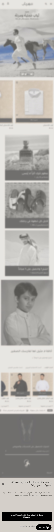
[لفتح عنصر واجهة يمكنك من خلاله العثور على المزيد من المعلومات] (43, 527)
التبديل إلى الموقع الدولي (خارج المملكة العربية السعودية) (27, 516)
